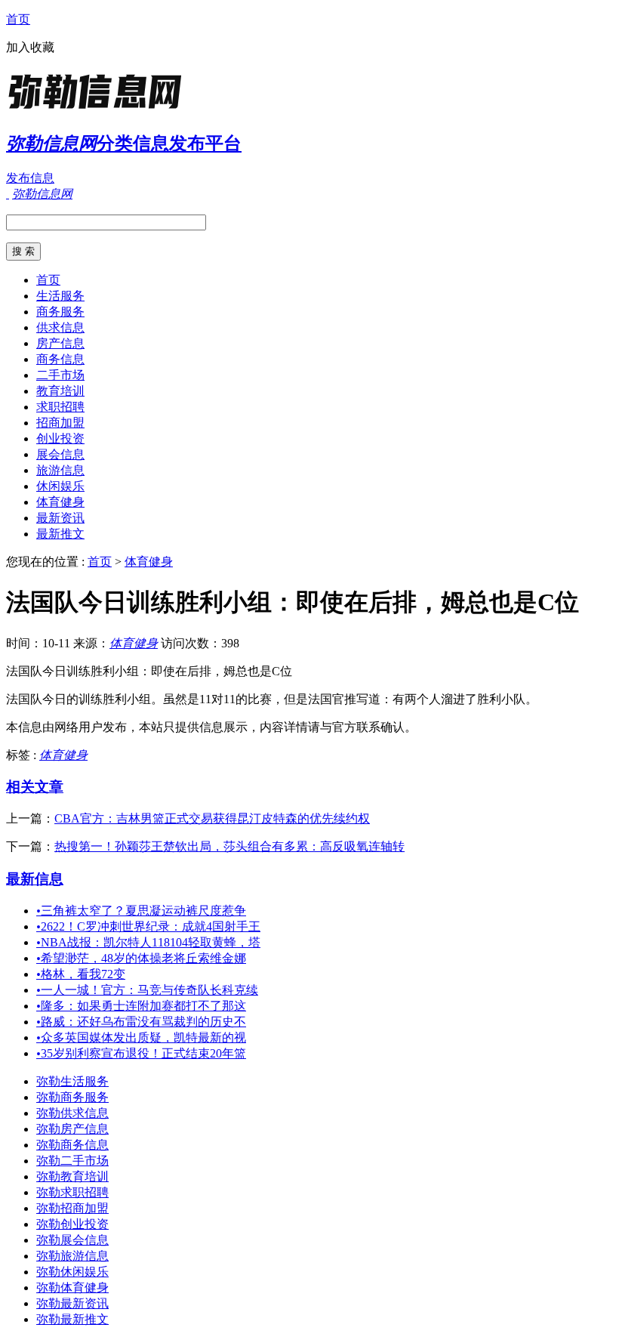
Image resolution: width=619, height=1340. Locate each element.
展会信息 (60, 454)
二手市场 (60, 375)
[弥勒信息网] (100, 109)
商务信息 (60, 359)
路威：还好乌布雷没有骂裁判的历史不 (141, 1021)
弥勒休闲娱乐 (72, 1271)
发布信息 (30, 177)
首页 (18, 19)
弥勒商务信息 (72, 1144)
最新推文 (60, 533)
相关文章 (34, 787)
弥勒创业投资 (72, 1224)
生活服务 (60, 295)
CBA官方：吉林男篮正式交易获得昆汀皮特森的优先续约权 (212, 818)
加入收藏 (30, 47)
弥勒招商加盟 (72, 1208)
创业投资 (60, 438)
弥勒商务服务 (72, 1097)
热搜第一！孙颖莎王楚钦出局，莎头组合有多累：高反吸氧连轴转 (229, 846)
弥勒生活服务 (72, 1081)
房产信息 (60, 343)
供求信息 (60, 327)
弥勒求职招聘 (72, 1192)
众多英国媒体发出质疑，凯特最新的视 (141, 1037)
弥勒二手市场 (72, 1160)
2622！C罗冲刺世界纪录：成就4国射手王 (148, 926)
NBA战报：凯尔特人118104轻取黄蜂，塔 (148, 942)
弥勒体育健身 (72, 1287)
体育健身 (60, 502)
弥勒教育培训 (72, 1176)
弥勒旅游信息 (72, 1255)
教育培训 (60, 390)
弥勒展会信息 (72, 1239)
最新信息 (34, 879)
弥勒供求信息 (72, 1113)
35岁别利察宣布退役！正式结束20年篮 (141, 1053)
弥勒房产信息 (72, 1128)
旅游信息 (60, 470)
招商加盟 (60, 422)
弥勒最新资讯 (72, 1303)
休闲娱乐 (60, 486)
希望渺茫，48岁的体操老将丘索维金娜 (141, 958)
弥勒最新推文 (72, 1319)
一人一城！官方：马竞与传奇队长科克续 (147, 989)
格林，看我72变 (80, 974)
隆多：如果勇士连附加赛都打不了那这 (141, 1005)
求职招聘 (60, 406)
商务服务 (60, 311)
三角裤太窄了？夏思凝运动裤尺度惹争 (141, 910)
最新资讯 (60, 517)
